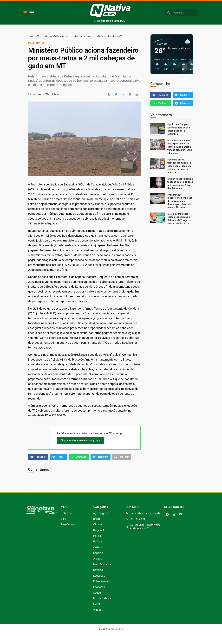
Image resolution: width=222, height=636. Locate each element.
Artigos (97, 558)
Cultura (97, 547)
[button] (109, 94)
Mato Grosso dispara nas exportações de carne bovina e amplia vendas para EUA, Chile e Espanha (179, 146)
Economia (99, 587)
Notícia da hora (102, 598)
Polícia (97, 535)
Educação (99, 575)
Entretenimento (102, 581)
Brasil (96, 518)
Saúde (97, 592)
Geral (96, 604)
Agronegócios (102, 513)
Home (30, 36)
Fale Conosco (69, 524)
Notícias (98, 570)
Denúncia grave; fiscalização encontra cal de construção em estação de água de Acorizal (179, 166)
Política (97, 541)
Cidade (97, 524)
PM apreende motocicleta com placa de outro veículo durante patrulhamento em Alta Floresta (179, 201)
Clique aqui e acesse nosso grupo (80, 440)
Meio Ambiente (102, 564)
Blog (39, 36)
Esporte (98, 552)
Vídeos (97, 609)
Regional (98, 530)
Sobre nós (67, 513)
